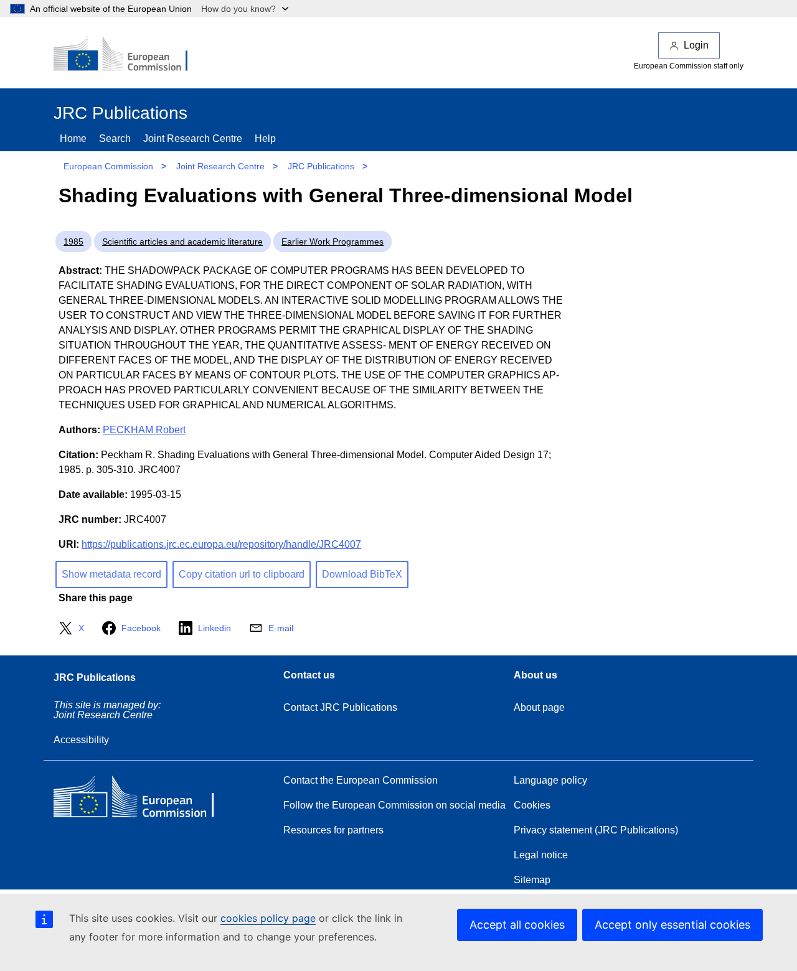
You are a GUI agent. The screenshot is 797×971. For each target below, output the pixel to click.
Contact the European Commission (360, 780)
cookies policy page (268, 918)
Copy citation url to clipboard (241, 574)
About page (539, 707)
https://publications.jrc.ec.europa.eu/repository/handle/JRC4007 (221, 544)
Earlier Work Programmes (332, 241)
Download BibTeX (362, 574)
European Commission (108, 166)
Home (73, 138)
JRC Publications (321, 166)
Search (115, 138)
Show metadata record (111, 574)
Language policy (550, 780)
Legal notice (541, 855)
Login (696, 45)
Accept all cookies (517, 924)
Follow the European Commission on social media (394, 805)
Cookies (532, 805)
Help (265, 138)
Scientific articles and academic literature (182, 241)
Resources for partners (333, 830)
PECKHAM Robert (144, 430)
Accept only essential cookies (672, 924)
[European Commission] (129, 54)
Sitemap (532, 880)
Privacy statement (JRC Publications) (596, 830)
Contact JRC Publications (340, 707)
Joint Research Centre (192, 138)
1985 (73, 241)
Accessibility (81, 739)
